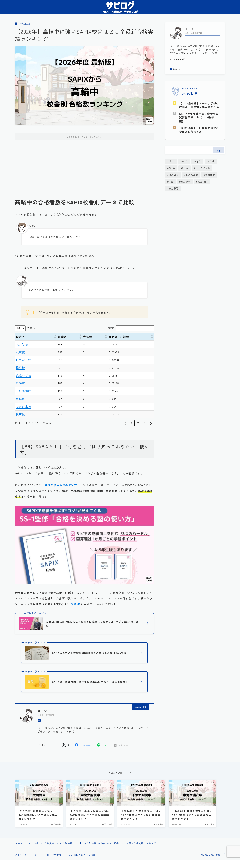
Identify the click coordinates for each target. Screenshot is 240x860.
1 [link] (131, 423)
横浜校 (20, 367)
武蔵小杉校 (23, 375)
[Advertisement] (84, 172)
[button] (55, 336)
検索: (111, 328)
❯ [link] (151, 423)
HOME (18, 843)
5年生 (172, 168)
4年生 (211, 161)
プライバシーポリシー (27, 854)
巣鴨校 (20, 399)
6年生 (185, 168)
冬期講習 (210, 174)
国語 (171, 181)
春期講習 (174, 188)
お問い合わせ (54, 854)
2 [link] (138, 423)
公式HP (76, 604)
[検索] (218, 150)
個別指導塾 (192, 174)
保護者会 (174, 174)
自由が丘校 (23, 360)
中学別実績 (25, 23)
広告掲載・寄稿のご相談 (82, 854)
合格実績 (49, 843)
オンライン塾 (202, 168)
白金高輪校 (23, 391)
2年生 (185, 161)
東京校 (20, 352)
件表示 (31, 328)
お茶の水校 (23, 406)
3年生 (198, 161)
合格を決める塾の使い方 (61, 485)
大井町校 (22, 344)
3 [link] (144, 423)
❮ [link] (125, 423)
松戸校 (20, 414)
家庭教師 (203, 181)
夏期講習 (186, 181)
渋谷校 (20, 383)
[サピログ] (120, 7)
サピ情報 (34, 843)
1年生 (172, 161)
